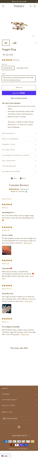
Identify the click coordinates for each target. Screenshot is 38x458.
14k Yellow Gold (22, 68)
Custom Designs (9, 166)
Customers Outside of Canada (15, 155)
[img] (7, 204)
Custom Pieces (9, 399)
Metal (5, 64)
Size (4, 74)
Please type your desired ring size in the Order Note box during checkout (18, 79)
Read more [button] (28, 243)
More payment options (19, 98)
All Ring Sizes (8, 150)
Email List (7, 412)
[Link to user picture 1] (6, 250)
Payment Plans (8, 144)
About (5, 388)
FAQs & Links (8, 405)
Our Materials (8, 133)
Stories (6, 394)
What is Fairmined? (10, 139)
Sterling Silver (8, 68)
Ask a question (8, 160)
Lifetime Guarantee (11, 171)
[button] (7, 60)
